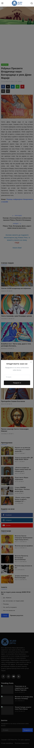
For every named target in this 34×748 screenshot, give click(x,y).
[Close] (31, 362)
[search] (31, 3)
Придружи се (17, 383)
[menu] (2, 3)
